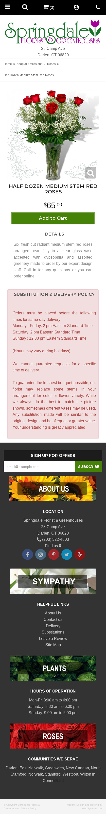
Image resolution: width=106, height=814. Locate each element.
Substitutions (53, 632)
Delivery (53, 626)
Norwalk (35, 774)
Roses (51, 64)
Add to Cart (53, 218)
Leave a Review (53, 638)
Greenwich (54, 768)
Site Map (53, 645)
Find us (52, 546)
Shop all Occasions (29, 64)
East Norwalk (31, 768)
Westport (70, 774)
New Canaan (77, 768)
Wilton (85, 774)
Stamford (53, 774)
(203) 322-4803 (55, 539)
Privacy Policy (28, 808)
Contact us (53, 619)
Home (8, 64)
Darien (12, 768)
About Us (53, 613)
